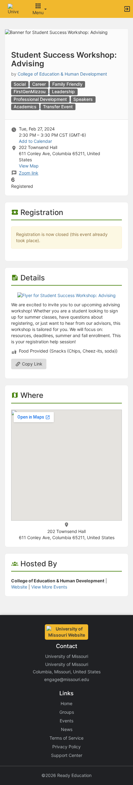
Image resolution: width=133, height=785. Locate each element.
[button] (13, 8)
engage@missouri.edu (66, 679)
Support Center (66, 755)
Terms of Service (66, 738)
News (66, 729)
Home (66, 703)
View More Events (49, 586)
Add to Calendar (35, 141)
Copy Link (31, 363)
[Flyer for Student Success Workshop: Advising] (66, 294)
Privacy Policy (66, 746)
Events (66, 720)
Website (19, 586)
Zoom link (28, 173)
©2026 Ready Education (66, 775)
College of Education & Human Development (62, 73)
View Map (29, 165)
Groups (66, 712)
